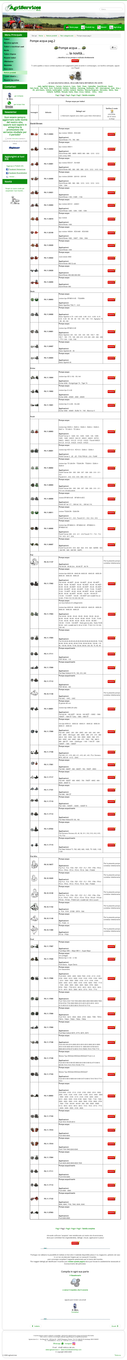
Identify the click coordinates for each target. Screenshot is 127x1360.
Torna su (118, 1355)
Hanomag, (82, 88)
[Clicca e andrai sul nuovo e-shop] (112, 583)
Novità (6, 50)
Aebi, (40, 86)
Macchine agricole (11, 43)
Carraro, (59, 86)
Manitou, (80, 90)
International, (105, 88)
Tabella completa (88, 95)
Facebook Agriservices (16, 169)
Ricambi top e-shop (11, 80)
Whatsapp (56, 1343)
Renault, (65, 92)
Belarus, (52, 86)
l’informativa (15, 138)
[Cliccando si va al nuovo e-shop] (112, 1212)
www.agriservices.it (53, 1349)
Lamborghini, (57, 90)
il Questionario (75, 1275)
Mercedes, (104, 90)
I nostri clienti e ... (11, 76)
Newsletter (8, 65)
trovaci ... (12, 176)
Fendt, (36, 88)
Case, (74, 86)
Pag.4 (73, 95)
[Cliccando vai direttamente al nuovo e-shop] (111, 134)
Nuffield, (57, 92)
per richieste (18, 96)
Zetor (101, 92)
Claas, (84, 86)
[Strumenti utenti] (113, 47)
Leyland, (73, 90)
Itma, (118, 88)
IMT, (97, 88)
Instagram (68, 1343)
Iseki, (113, 88)
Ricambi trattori (10, 58)
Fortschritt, (58, 88)
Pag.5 (79, 95)
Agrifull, (45, 86)
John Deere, (40, 90)
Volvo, (94, 92)
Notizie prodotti (10, 72)
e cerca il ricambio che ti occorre (75, 1290)
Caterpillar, (92, 86)
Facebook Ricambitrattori (17, 173)
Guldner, (73, 88)
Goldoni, (66, 88)
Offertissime (8, 61)
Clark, (79, 86)
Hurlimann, (90, 88)
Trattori (6, 39)
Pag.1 (58, 95)
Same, (71, 92)
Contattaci (75, 1312)
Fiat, (42, 88)
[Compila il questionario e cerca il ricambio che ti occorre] (75, 1282)
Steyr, (76, 92)
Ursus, (81, 92)
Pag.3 (68, 95)
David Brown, (102, 86)
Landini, (66, 90)
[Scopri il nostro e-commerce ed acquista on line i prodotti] (14, 198)
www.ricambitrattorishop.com (71, 1349)
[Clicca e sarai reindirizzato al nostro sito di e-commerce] (75, 1242)
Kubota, (49, 90)
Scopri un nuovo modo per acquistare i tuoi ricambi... (14, 189)
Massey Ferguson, (92, 90)
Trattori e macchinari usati (14, 46)
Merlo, (111, 90)
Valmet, (88, 92)
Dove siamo (8, 69)
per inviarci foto (19, 104)
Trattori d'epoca (10, 54)
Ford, (46, 88)
